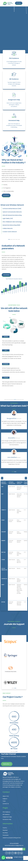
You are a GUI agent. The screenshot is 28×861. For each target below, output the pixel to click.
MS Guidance (14, 79)
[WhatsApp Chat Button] (3, 858)
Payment (5, 830)
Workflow (5, 833)
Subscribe (6, 764)
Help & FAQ (6, 796)
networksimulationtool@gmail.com (14, 845)
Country (5, 828)
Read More (5, 195)
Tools (4, 801)
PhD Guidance (14, 58)
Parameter (6, 835)
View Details (6, 274)
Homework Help (14, 120)
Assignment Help (14, 100)
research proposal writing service (12, 837)
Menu (19, 3)
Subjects (5, 798)
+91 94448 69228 (14, 843)
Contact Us (6, 803)
